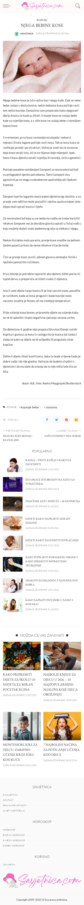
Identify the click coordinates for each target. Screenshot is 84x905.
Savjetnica (27, 33)
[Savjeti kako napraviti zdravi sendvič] (12, 523)
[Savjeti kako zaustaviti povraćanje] (12, 543)
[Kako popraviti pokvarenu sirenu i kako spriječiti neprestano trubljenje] (12, 564)
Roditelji (42, 20)
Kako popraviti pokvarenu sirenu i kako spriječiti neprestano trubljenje (51, 561)
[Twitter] (57, 420)
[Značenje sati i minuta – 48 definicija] (12, 504)
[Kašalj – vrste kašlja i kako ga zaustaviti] (12, 464)
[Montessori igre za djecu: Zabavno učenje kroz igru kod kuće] (22, 726)
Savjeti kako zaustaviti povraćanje (52, 540)
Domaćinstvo (12, 667)
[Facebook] (47, 420)
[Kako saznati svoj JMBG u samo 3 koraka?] (12, 605)
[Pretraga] (77, 6)
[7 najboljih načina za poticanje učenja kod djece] (62, 726)
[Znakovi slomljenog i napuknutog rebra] (12, 585)
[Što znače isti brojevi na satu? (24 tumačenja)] (12, 484)
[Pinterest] (66, 420)
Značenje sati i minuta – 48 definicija (52, 501)
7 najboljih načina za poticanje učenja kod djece (61, 749)
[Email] (76, 420)
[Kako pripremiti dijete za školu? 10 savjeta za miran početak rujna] (22, 656)
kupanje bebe (30, 407)
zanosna (51, 407)
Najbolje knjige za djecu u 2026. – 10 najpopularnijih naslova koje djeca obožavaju (60, 684)
